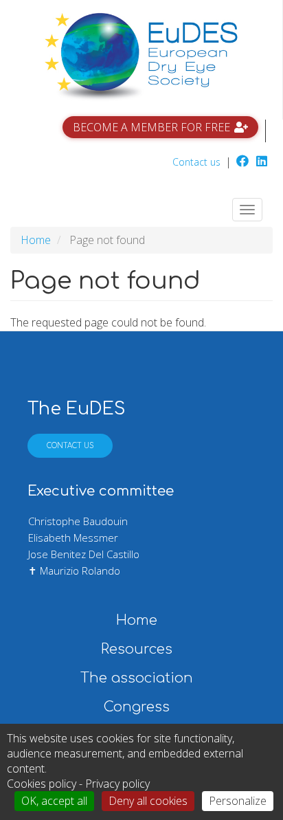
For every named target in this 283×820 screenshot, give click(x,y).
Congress (137, 707)
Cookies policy (41, 783)
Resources (136, 649)
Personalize (238, 800)
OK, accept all (54, 800)
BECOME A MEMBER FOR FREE (151, 127)
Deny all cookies (148, 800)
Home (36, 239)
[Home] (141, 57)
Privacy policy (117, 783)
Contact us (196, 161)
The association (136, 678)
